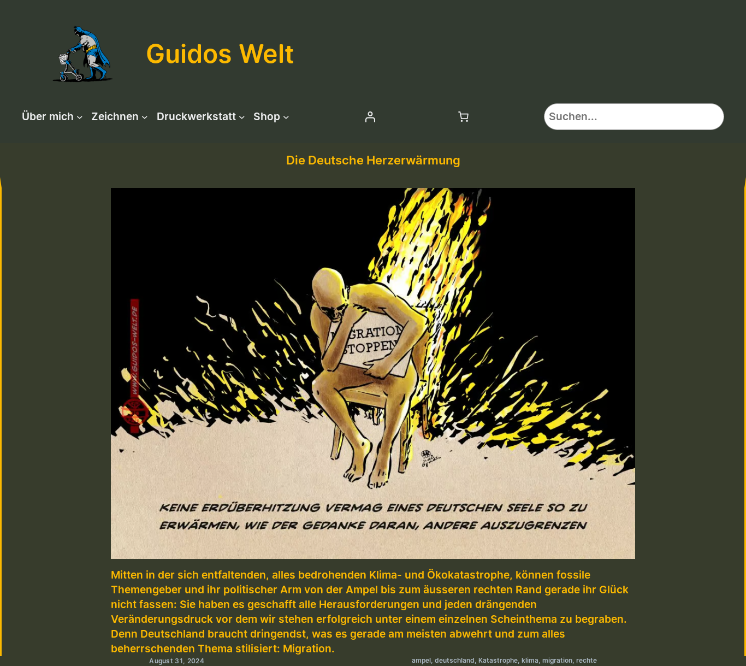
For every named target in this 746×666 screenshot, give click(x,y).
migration (557, 660)
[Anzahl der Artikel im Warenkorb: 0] (463, 116)
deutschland (455, 660)
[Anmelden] (370, 116)
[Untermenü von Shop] (286, 116)
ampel (421, 660)
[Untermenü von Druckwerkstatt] (242, 116)
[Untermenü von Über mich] (79, 116)
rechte (586, 660)
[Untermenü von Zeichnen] (144, 116)
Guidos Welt (220, 53)
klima (530, 660)
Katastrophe (498, 660)
